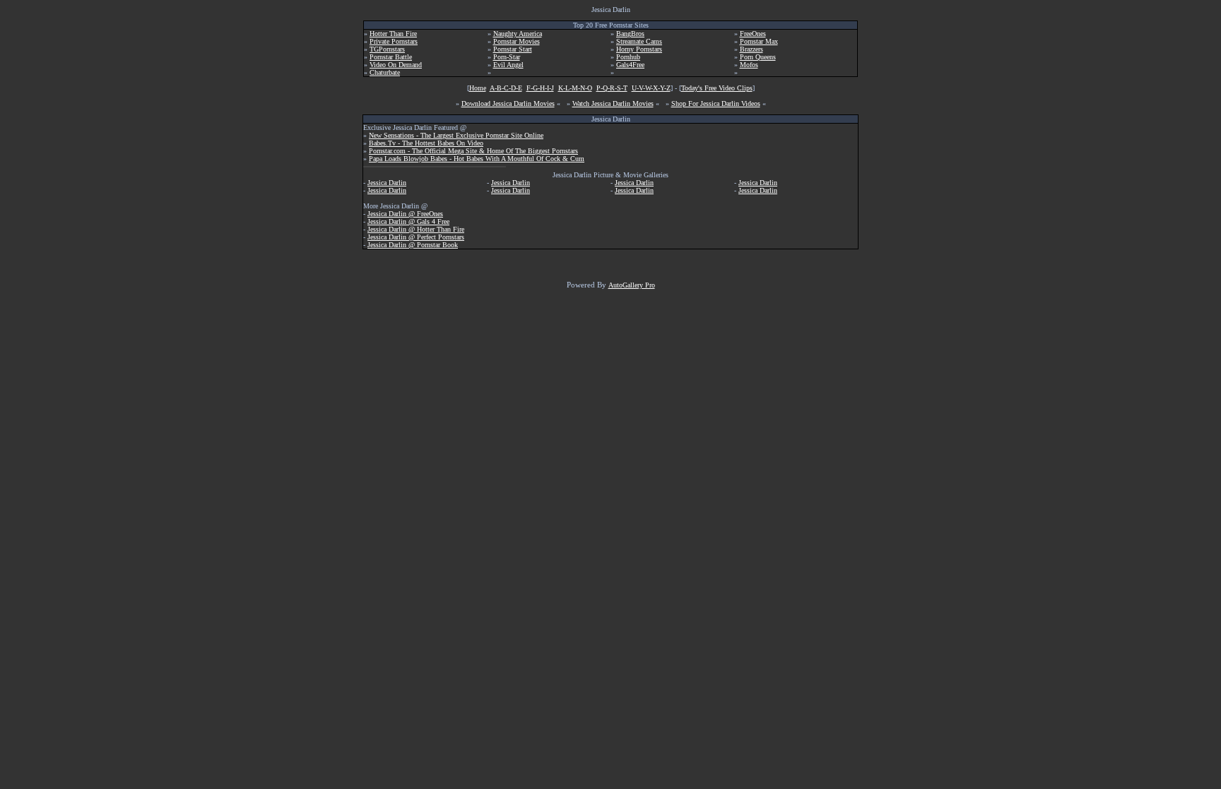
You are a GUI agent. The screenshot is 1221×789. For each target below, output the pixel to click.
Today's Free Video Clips (717, 88)
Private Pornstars (394, 41)
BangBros (630, 33)
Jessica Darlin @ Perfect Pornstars (415, 237)
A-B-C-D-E (506, 88)
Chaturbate (385, 72)
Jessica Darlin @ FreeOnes (405, 214)
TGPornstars (387, 49)
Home (477, 88)
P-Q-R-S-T (611, 88)
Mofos (749, 65)
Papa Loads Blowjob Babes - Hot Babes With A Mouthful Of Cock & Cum (476, 158)
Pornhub (628, 57)
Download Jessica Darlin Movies (508, 103)
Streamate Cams (639, 41)
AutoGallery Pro (631, 285)
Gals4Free (630, 65)
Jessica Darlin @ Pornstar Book (412, 245)
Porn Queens (758, 57)
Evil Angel (508, 65)
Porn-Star (506, 57)
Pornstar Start (512, 49)
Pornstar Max (759, 41)
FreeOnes (753, 33)
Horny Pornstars (639, 49)
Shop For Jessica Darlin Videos (715, 103)
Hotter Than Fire (393, 33)
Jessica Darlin (386, 182)
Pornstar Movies (516, 41)
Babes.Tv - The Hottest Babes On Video (426, 143)
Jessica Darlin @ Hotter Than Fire (415, 229)
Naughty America (517, 33)
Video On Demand (396, 65)
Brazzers (751, 49)
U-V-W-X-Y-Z (651, 88)
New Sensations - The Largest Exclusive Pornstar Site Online (456, 135)
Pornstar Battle (391, 57)
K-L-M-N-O (575, 88)
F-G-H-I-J (540, 88)
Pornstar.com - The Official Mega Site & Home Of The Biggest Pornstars (473, 151)
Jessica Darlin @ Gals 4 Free (408, 221)
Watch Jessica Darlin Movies (613, 103)
